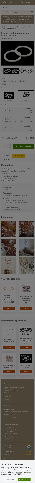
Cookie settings (10, 479)
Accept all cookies (24, 479)
